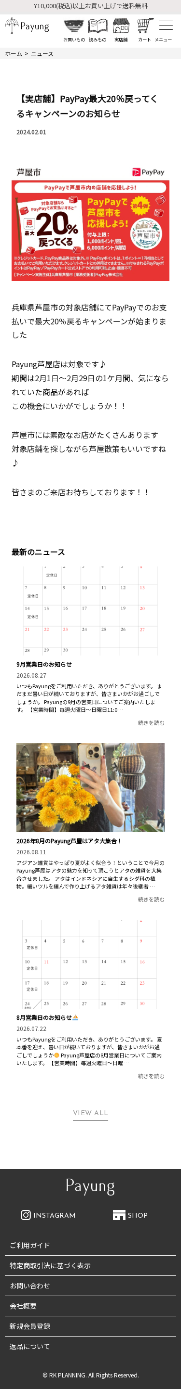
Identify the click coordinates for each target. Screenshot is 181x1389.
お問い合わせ (30, 1285)
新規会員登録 (30, 1326)
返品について (30, 1346)
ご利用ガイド (30, 1245)
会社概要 (23, 1306)
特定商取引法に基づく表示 (50, 1265)
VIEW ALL (91, 1113)
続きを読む (151, 722)
